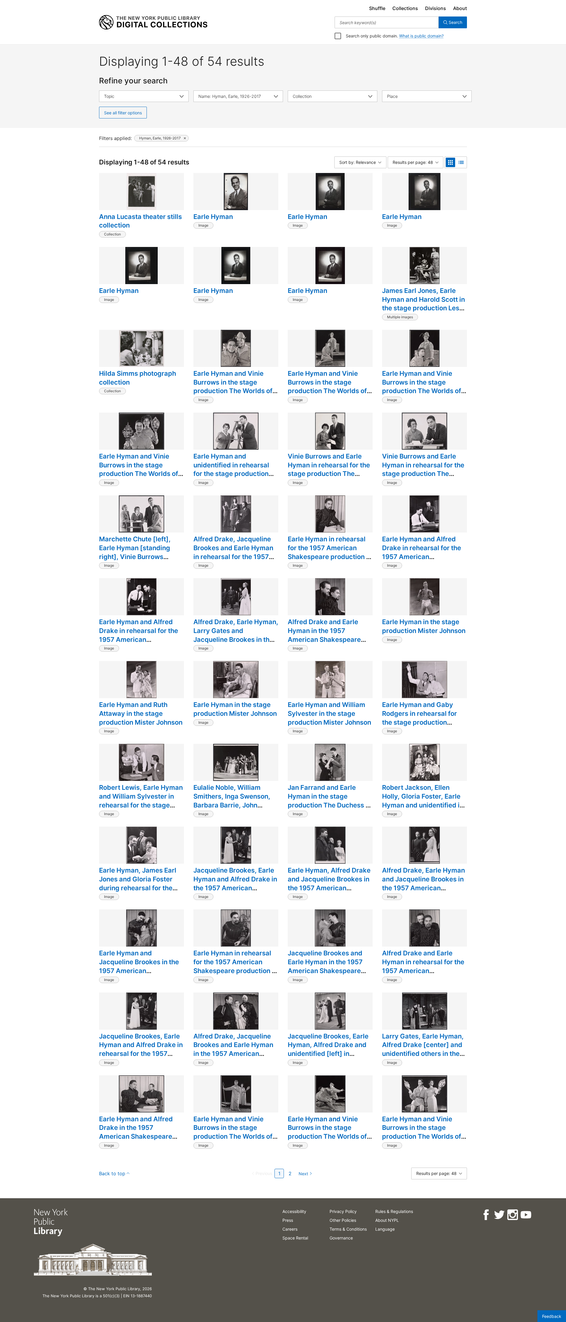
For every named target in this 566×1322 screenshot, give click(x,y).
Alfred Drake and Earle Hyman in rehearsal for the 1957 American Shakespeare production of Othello (424, 970)
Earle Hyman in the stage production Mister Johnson (423, 626)
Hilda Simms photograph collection (137, 378)
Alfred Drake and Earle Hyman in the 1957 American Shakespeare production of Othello (324, 635)
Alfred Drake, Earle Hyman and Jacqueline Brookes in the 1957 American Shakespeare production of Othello (424, 887)
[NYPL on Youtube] (525, 1215)
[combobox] (387, 22)
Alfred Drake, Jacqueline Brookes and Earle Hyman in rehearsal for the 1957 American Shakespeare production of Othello (233, 556)
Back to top (112, 1173)
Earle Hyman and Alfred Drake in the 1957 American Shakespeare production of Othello (136, 1132)
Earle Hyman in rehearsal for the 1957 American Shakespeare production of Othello (330, 552)
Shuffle (377, 8)
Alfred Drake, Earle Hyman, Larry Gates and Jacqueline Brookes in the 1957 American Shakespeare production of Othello (235, 643)
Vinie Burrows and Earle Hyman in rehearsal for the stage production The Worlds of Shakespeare (329, 469)
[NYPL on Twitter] (499, 1215)
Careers (289, 1229)
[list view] (461, 162)
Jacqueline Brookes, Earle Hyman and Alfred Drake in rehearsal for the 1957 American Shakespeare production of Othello (141, 1053)
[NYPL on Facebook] (485, 1215)
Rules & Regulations (394, 1211)
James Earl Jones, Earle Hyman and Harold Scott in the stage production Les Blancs (423, 304)
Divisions (435, 8)
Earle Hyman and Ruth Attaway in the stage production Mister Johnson (140, 713)
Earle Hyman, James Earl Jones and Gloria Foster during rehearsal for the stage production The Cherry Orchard (137, 887)
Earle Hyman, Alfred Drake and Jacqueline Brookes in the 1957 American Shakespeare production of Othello (330, 887)
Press (287, 1220)
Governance (341, 1237)
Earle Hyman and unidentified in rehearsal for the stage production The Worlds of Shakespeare (231, 473)
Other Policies (343, 1220)
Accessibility (294, 1211)
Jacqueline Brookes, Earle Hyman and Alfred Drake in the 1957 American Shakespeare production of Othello (235, 887)
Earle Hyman (213, 216)
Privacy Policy (343, 1211)
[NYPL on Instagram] (512, 1215)
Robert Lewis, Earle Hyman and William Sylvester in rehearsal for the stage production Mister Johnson (141, 800)
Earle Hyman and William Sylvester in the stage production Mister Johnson (329, 713)
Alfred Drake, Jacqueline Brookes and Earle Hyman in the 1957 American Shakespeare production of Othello (235, 1053)
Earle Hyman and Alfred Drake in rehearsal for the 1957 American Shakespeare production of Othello (424, 556)
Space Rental (295, 1237)
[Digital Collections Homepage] (153, 22)
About (460, 8)
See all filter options (123, 112)
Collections (405, 8)
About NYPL (387, 1220)
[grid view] (450, 162)
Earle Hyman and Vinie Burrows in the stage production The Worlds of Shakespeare (232, 386)
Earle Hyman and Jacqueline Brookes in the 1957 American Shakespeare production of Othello (141, 970)
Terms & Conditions (348, 1229)
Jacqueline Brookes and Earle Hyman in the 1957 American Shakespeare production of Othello (325, 966)
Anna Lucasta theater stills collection (140, 221)
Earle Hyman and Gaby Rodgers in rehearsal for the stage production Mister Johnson (419, 718)
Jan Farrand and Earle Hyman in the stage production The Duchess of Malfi (330, 800)
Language (385, 1229)
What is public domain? (421, 35)
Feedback (551, 1316)
